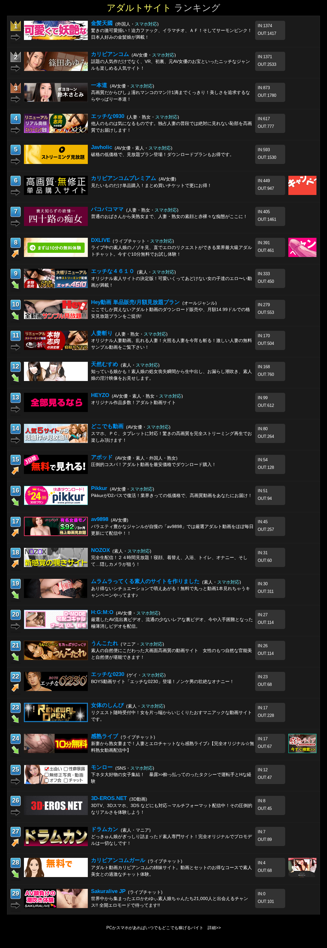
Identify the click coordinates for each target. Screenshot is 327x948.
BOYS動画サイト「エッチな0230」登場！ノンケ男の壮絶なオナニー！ (162, 681)
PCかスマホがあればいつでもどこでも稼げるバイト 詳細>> (163, 928)
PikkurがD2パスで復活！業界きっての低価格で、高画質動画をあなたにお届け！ (171, 495)
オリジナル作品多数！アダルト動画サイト (133, 402)
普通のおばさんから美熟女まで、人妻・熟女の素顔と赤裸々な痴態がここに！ (169, 216)
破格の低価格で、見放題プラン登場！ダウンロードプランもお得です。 (162, 154)
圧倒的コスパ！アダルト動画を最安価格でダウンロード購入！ (153, 464)
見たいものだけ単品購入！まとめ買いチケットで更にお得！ (151, 185)
